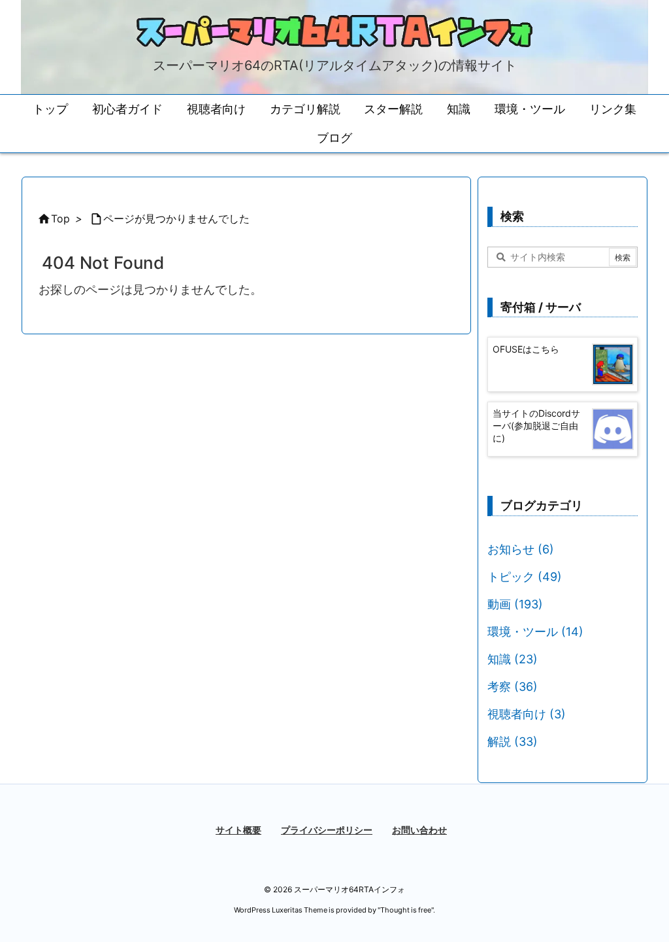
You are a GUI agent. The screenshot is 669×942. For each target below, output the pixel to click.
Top (60, 218)
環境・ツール (535, 631)
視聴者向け (526, 714)
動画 (515, 604)
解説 (512, 741)
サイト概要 (238, 829)
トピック (524, 577)
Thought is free (405, 910)
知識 (512, 659)
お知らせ (520, 549)
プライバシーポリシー (326, 829)
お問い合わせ (419, 829)
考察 (512, 686)
